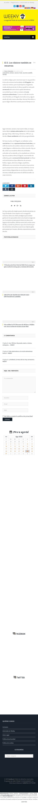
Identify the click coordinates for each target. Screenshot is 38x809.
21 (23, 449)
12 (15, 446)
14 (23, 446)
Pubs (20, 73)
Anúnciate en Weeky (27, 2)
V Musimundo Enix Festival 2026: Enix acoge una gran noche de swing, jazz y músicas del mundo (19, 266)
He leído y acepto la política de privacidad (18, 416)
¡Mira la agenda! (20, 432)
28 (10, 441)
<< (6, 437)
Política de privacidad (9, 739)
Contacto (5, 727)
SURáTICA (25, 783)
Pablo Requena (8, 71)
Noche (17, 73)
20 (19, 449)
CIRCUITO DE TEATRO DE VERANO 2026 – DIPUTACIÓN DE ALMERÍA (17, 296)
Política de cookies (8, 743)
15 (27, 446)
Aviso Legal (6, 735)
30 (19, 441)
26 (15, 451)
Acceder (6, 2)
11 (10, 446)
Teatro (5, 74)
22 (27, 449)
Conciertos (6, 73)
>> (32, 437)
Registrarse (15, 2)
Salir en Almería (27, 73)
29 (15, 441)
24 (6, 451)
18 (10, 449)
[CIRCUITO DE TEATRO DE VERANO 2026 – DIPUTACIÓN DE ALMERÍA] (19, 282)
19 (15, 449)
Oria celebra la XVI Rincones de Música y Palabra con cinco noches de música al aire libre (19, 325)
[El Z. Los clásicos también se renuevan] (19, 52)
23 (32, 449)
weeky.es (11, 779)
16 (32, 446)
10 (6, 446)
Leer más (24, 802)
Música (12, 73)
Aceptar (16, 802)
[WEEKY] (19, 17)
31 (23, 441)
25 (10, 451)
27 (6, 441)
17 (6, 449)
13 (19, 446)
